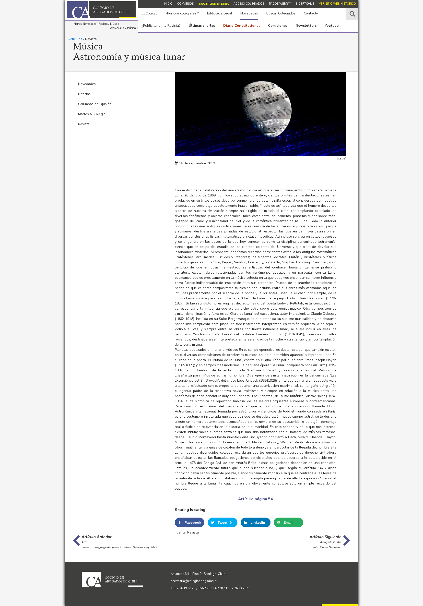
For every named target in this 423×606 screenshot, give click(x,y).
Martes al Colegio (92, 114)
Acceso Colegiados (249, 4)
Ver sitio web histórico (337, 4)
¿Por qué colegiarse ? (182, 13)
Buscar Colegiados (280, 13)
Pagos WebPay (280, 4)
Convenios (185, 4)
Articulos (75, 39)
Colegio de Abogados (101, 9)
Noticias (84, 94)
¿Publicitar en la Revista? (161, 25)
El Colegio (149, 13)
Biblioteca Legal (219, 13)
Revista (84, 124)
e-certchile (305, 4)
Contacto (311, 13)
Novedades (249, 13)
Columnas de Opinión (94, 104)
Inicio (168, 4)
